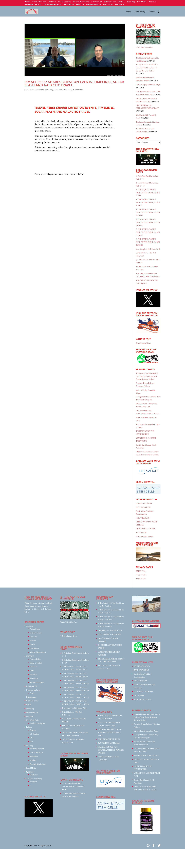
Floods (32, 644)
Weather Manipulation (38, 652)
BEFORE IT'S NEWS (144, 503)
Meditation (52, 2)
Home (128, 12)
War (31, 741)
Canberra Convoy (36, 633)
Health (120, 2)
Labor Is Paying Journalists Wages (148, 84)
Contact (152, 12)
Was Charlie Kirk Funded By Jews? (146, 755)
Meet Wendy (140, 12)
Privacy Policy (141, 575)
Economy (33, 636)
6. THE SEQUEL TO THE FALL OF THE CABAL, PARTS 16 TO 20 (148, 222)
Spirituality (67, 4)
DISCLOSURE (31, 686)
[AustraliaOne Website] (146, 627)
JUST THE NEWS (142, 518)
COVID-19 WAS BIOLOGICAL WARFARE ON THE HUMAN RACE (109, 732)
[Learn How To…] (148, 493)
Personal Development (81, 2)
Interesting (131, 2)
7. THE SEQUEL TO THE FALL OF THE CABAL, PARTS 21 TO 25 (148, 232)
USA (31, 738)
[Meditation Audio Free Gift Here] (148, 560)
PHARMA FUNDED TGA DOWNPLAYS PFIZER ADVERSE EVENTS (111, 750)
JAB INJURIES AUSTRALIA (109, 743)
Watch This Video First (144, 47)
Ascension (39, 89)
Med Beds (29, 716)
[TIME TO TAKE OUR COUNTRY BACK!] (148, 363)
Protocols (33, 674)
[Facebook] (153, 845)
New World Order (92, 4)
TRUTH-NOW (141, 532)
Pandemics (34, 667)
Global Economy (110, 2)
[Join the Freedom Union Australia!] (148, 332)
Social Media (141, 2)
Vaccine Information (37, 682)
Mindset (27, 2)
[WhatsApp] (148, 845)
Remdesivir (34, 678)
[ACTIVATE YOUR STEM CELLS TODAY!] (110, 787)
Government (34, 648)
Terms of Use (140, 578)
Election (33, 640)
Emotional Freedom (39, 2)
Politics (79, 4)
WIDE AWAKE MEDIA (144, 536)
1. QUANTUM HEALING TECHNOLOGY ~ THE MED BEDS (73, 786)
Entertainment (96, 2)
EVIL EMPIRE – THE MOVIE (109, 634)
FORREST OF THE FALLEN (109, 739)
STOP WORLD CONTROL (146, 528)
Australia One (35, 629)
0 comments (78, 89)
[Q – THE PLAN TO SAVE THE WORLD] (148, 36)
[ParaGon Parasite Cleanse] (146, 833)
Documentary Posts (32, 4)
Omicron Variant (36, 663)
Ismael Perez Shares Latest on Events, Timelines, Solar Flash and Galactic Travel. (74, 83)
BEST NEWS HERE (143, 507)
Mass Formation (32, 712)
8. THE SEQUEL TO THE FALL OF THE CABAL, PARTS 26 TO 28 (148, 242)
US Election (34, 734)
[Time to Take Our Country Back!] (146, 652)
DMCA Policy (141, 571)
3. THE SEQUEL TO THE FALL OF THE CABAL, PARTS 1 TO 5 (148, 192)
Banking (33, 730)
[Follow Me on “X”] (148, 307)
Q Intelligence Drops (143, 343)
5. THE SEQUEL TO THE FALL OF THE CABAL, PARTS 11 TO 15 (148, 212)
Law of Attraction (64, 2)
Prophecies (34, 774)
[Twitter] (158, 845)
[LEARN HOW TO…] (110, 809)
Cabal (32, 693)
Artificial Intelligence (37, 723)
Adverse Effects (35, 659)
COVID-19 (106, 4)
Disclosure (152, 2)
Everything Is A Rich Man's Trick (148, 249)
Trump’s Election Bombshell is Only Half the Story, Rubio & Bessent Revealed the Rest (147, 68)
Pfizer (32, 670)
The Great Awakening (51, 4)
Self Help (29, 745)
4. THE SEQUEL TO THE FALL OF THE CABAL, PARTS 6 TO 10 (148, 202)
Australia (118, 4)
